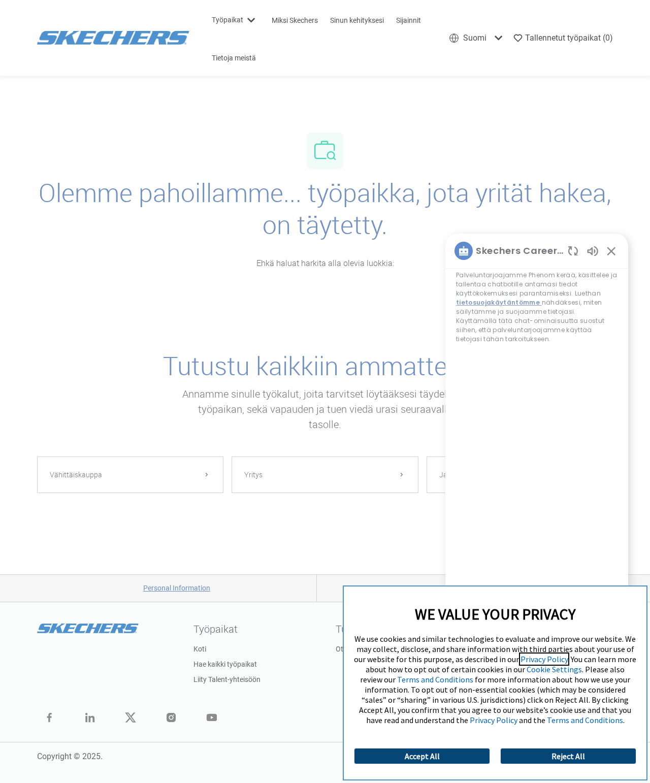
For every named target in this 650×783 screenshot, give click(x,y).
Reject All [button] (568, 756)
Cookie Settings (554, 669)
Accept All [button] (422, 756)
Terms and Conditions (435, 679)
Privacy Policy (544, 659)
